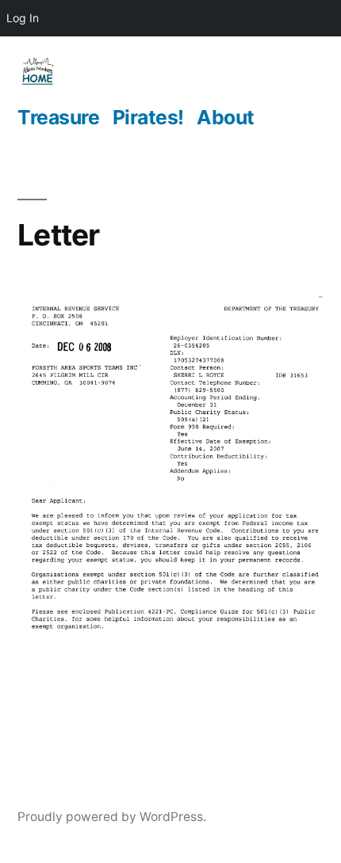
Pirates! (148, 117)
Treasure (58, 117)
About (226, 117)
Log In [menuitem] (22, 18)
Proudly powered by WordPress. (111, 816)
